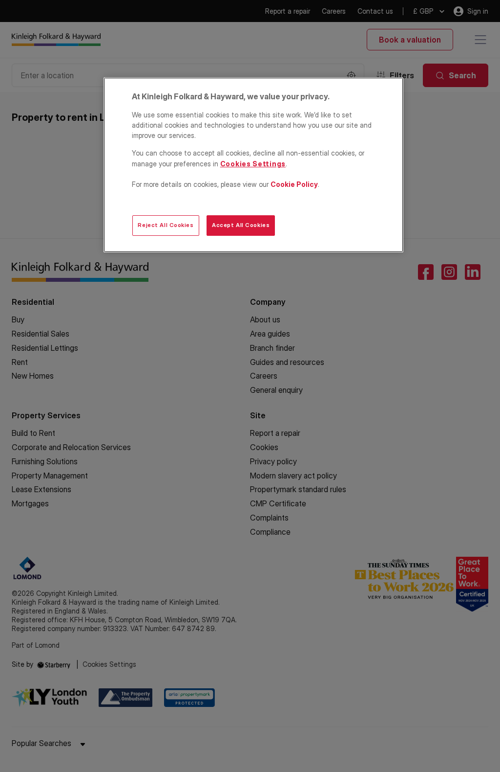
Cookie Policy (294, 184)
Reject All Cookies (165, 225)
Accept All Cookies (241, 225)
